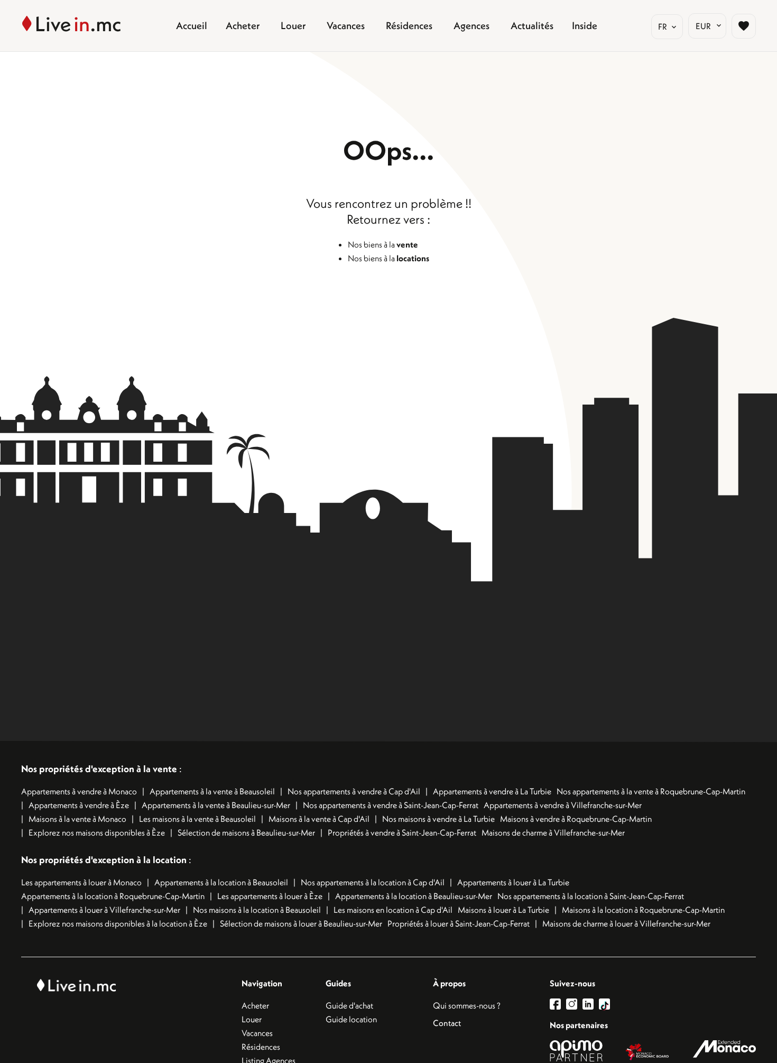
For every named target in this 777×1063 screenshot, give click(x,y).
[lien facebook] (558, 1004)
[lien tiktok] (604, 1004)
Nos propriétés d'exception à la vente (99, 769)
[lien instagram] (574, 1004)
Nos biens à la (383, 244)
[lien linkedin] (590, 1004)
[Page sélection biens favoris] (744, 26)
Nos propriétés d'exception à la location (104, 860)
